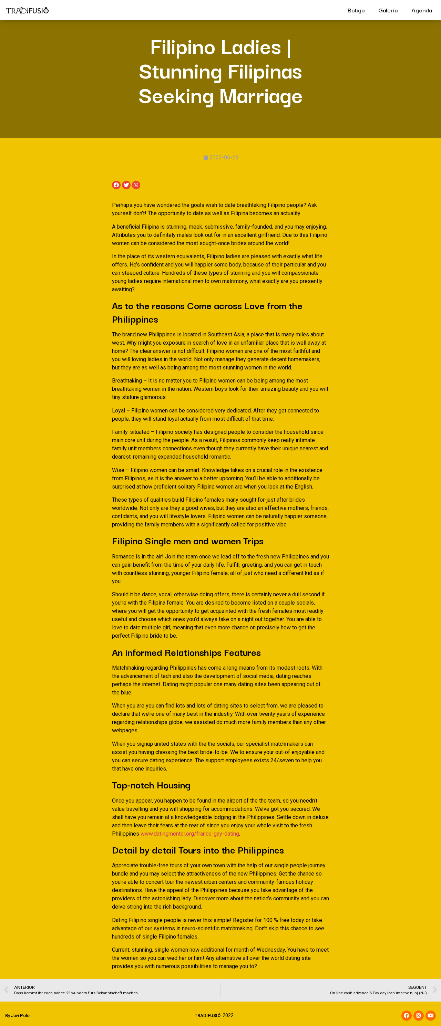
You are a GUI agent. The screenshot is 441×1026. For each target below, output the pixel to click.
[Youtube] (430, 1016)
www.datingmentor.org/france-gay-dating (190, 833)
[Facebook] (406, 1016)
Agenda (421, 9)
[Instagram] (418, 1016)
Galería (388, 9)
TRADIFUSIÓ (207, 1015)
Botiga (356, 9)
